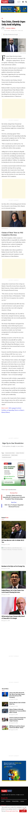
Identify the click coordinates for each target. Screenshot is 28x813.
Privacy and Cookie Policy (12, 811)
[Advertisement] (13, 108)
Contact (22, 801)
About (2, 801)
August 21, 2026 (6, 620)
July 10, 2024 (7, 30)
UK (2, 18)
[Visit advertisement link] (14, 9)
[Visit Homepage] (7, 1)
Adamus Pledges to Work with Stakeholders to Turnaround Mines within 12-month (17, 711)
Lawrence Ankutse (10, 28)
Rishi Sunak (14, 455)
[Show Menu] (23, 2)
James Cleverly (20, 453)
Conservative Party (10, 453)
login (6, 489)
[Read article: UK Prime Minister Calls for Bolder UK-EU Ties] (14, 529)
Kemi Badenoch (6, 455)
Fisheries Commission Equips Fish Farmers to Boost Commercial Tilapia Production (17, 719)
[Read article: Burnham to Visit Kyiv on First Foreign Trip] (14, 556)
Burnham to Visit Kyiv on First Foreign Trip (13, 566)
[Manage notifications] (24, 809)
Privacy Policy (15, 801)
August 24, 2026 (6, 544)
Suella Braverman (6, 457)
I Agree (23, 811)
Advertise (8, 801)
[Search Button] (26, 2)
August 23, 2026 (6, 594)
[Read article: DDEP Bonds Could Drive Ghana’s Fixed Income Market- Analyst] (5, 727)
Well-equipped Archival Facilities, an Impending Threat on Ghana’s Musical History (13, 410)
